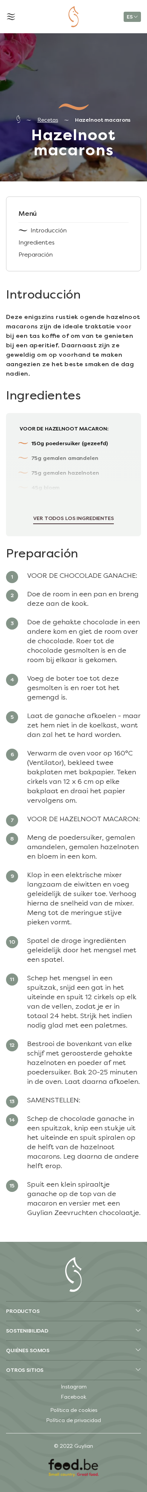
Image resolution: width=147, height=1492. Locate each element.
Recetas (47, 120)
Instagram (74, 1387)
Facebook (73, 1397)
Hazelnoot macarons (102, 120)
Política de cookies (73, 1410)
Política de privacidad (73, 1420)
